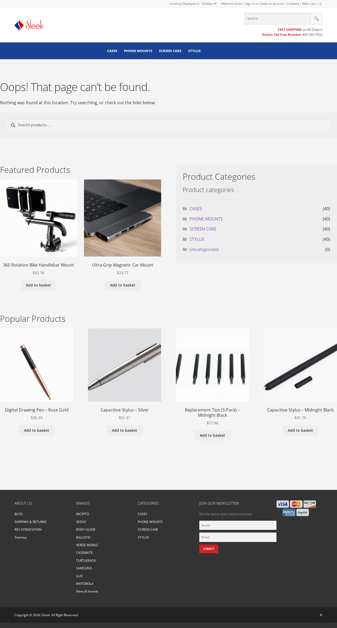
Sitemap (20, 537)
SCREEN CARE (170, 50)
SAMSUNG (84, 568)
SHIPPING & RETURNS (30, 522)
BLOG (18, 514)
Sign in (250, 4)
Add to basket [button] (38, 285)
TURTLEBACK (86, 560)
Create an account (271, 4)
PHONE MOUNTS (138, 50)
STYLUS (194, 50)
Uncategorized (204, 249)
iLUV (79, 576)
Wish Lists (309, 4)
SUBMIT (208, 549)
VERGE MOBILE (87, 545)
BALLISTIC (83, 537)
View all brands (87, 591)
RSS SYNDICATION (28, 529)
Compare (293, 4)
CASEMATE (84, 552)
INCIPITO (82, 514)
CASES (112, 50)
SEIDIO (81, 522)
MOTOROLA (84, 583)
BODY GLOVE (86, 529)
